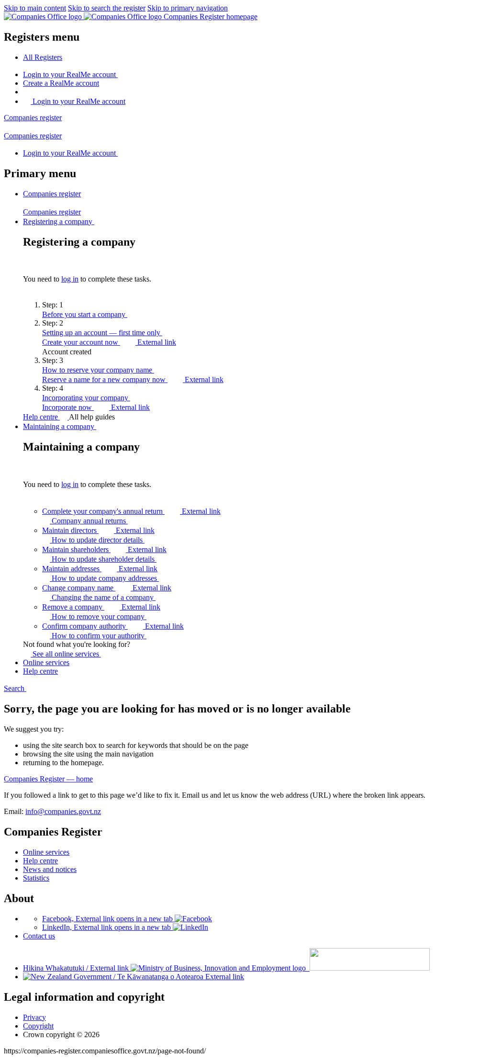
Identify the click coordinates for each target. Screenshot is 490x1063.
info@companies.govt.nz (63, 811)
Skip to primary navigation (187, 8)
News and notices (50, 869)
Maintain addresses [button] (99, 569)
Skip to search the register (106, 8)
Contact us (39, 936)
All (42, 57)
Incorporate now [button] (96, 407)
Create (61, 83)
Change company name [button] (106, 588)
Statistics (36, 878)
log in (69, 279)
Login (69, 74)
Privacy (34, 1017)
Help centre (41, 417)
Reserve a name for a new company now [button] (132, 379)
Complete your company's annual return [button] (131, 511)
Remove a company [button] (101, 607)
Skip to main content (35, 8)
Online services (46, 852)
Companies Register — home (48, 779)
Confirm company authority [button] (113, 626)
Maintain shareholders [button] (104, 549)
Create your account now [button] (109, 342)
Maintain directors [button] (98, 530)
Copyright (38, 1026)
